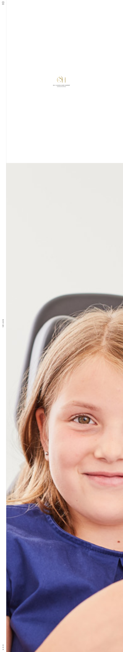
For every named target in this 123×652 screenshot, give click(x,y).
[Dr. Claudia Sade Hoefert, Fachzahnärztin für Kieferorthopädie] (61, 81)
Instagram (3, 645)
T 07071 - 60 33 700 (3, 323)
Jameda (3, 647)
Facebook (3, 649)
